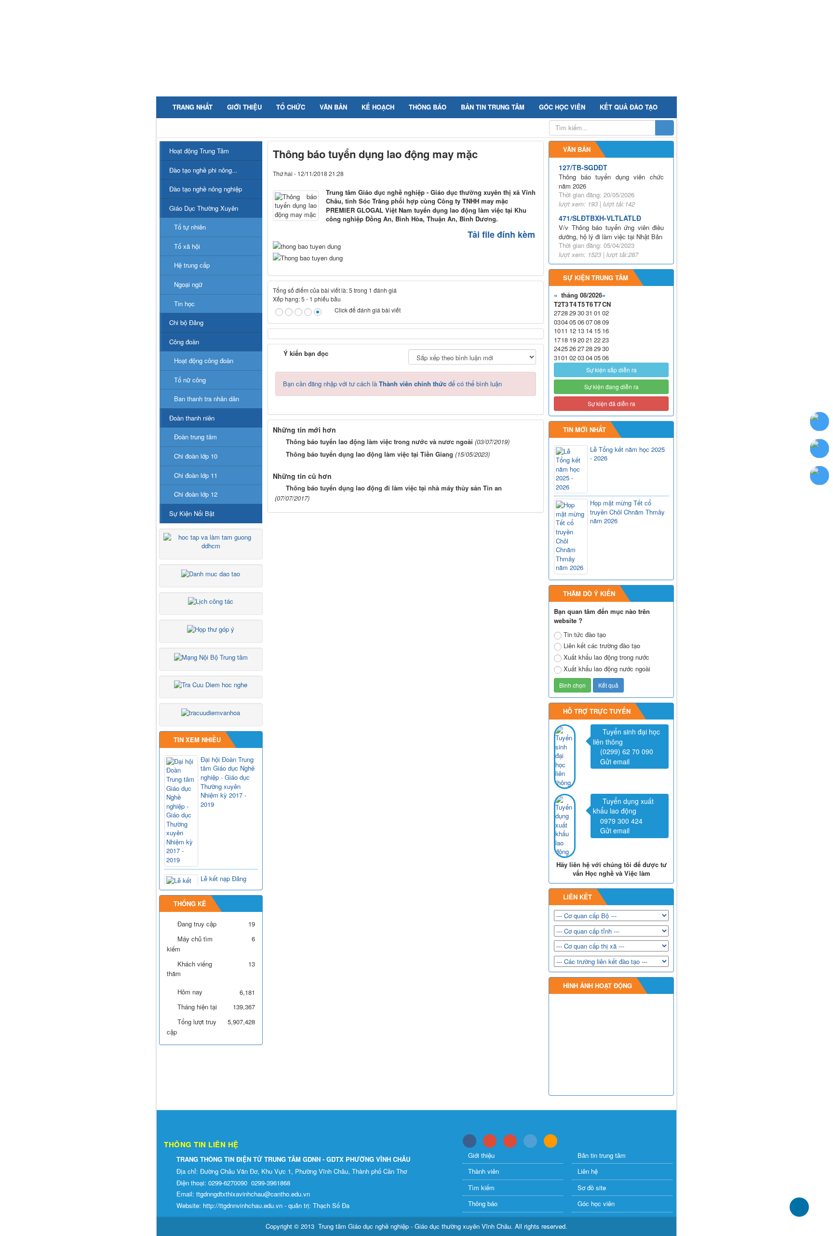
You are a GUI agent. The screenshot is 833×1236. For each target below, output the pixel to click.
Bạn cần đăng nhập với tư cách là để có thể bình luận (392, 383)
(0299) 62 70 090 (626, 751)
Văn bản (333, 106)
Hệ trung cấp (192, 265)
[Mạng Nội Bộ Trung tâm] (211, 656)
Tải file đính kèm (501, 234)
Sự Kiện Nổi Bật (192, 513)
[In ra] (517, 173)
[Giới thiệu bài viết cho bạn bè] (502, 173)
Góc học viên (562, 106)
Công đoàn (184, 341)
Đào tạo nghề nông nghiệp (205, 188)
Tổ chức (290, 106)
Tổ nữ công (190, 379)
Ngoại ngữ (188, 284)
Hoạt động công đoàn (203, 360)
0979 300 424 (621, 821)
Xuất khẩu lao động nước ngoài (607, 669)
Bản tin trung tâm (492, 106)
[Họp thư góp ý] (210, 628)
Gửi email (615, 761)
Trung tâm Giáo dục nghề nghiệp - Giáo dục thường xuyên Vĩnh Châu (414, 1226)
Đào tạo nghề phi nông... (203, 170)
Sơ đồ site (592, 1187)
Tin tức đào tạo (585, 634)
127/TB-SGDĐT (583, 167)
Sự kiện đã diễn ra (611, 403)
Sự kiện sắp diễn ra (611, 370)
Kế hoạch (378, 106)
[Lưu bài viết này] (532, 173)
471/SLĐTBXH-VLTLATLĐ (600, 218)
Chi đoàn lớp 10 (195, 456)
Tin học (184, 303)
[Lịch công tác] (210, 600)
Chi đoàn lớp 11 (195, 475)
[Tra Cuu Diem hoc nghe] (210, 684)
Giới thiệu (244, 106)
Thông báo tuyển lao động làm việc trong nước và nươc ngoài (379, 441)
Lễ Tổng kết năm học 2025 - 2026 (627, 454)
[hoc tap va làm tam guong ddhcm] (210, 540)
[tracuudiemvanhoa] (210, 711)
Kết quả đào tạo (629, 106)
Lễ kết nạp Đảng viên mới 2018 (223, 883)
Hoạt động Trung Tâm (199, 150)
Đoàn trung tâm (195, 436)
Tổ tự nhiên (190, 226)
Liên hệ (588, 1171)
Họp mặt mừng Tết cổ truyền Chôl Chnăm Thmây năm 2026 (627, 512)
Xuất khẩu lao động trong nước (606, 657)
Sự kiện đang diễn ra (611, 386)
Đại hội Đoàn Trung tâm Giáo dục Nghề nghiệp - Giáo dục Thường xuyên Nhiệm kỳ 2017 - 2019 (228, 782)
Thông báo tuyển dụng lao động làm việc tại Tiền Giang (369, 454)
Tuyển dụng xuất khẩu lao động (623, 806)
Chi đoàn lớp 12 (195, 494)
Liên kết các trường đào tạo (602, 645)
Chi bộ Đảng (186, 322)
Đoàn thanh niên (192, 417)
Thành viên (483, 1171)
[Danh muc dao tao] (210, 572)
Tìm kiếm (481, 1187)
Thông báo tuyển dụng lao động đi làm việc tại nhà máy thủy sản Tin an (394, 487)
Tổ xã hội (187, 246)
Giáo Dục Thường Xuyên (203, 208)
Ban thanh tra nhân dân (206, 398)
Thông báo (427, 106)
